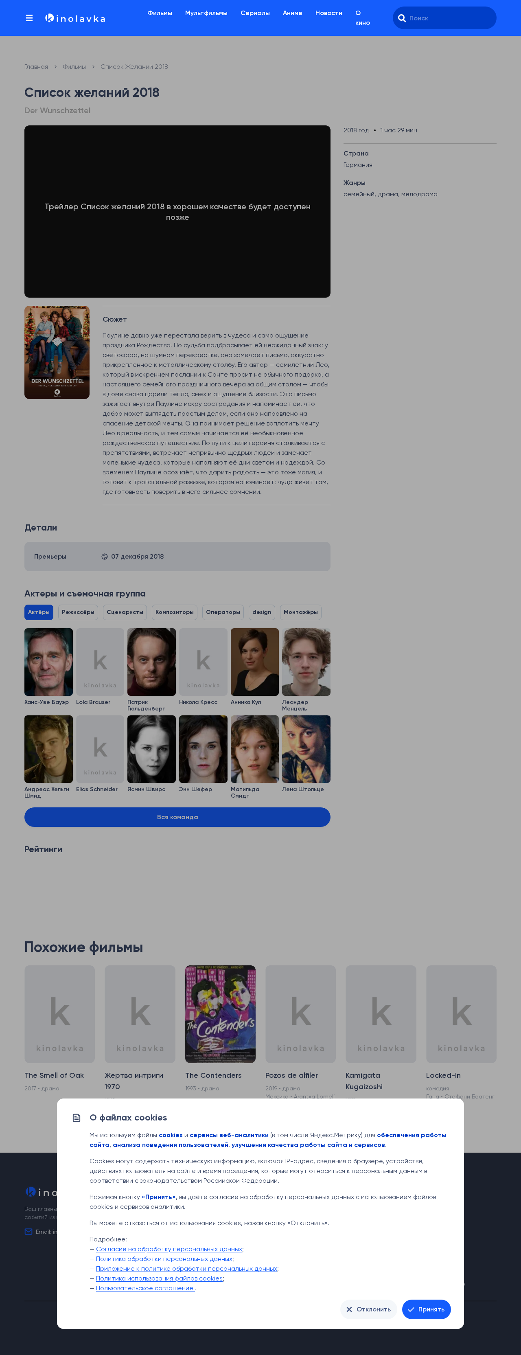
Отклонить (374, 1309)
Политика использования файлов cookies (159, 1278)
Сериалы (255, 13)
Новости (328, 13)
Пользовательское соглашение (145, 1288)
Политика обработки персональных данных (164, 1259)
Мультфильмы (206, 13)
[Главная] (74, 18)
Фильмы (159, 13)
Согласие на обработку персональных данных (169, 1249)
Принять (431, 1309)
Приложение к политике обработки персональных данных (186, 1268)
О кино (362, 17)
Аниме (292, 13)
